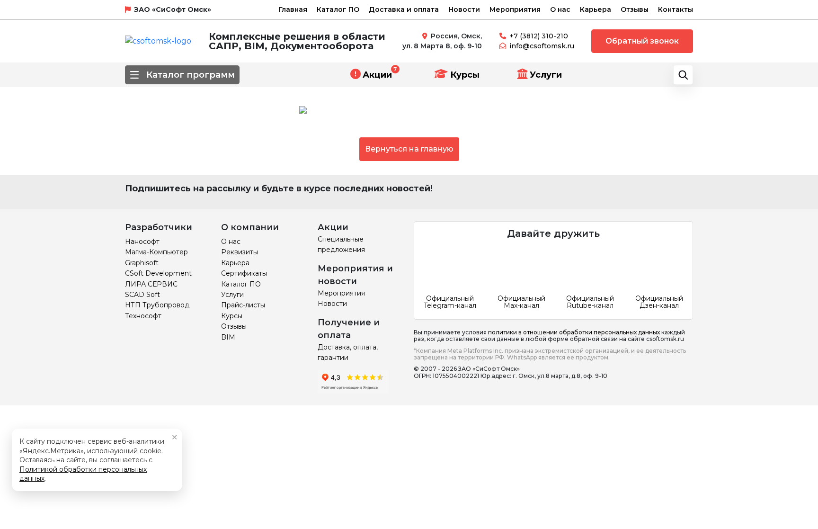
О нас (560, 9)
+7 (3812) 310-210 (538, 36)
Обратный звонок (642, 40)
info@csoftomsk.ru (541, 46)
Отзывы (635, 9)
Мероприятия (515, 9)
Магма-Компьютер (156, 252)
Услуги (546, 75)
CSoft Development (158, 273)
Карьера (595, 9)
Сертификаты (244, 273)
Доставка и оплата (404, 9)
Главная (293, 9)
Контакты (675, 9)
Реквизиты (239, 252)
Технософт (143, 316)
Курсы (464, 75)
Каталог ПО (338, 9)
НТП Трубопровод (157, 305)
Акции (377, 75)
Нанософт (142, 241)
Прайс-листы (243, 305)
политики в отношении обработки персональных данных (574, 332)
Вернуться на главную (409, 148)
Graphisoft (142, 263)
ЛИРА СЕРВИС (151, 284)
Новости (464, 9)
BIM (228, 337)
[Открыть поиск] (683, 75)
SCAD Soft (142, 294)
